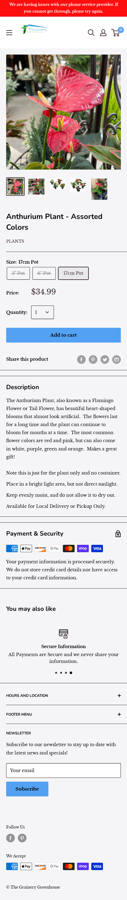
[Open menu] (9, 32)
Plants (15, 241)
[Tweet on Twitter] (104, 359)
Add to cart (63, 335)
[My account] (103, 32)
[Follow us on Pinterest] (22, 838)
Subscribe (27, 789)
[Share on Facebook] (81, 359)
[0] (116, 32)
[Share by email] (116, 359)
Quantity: (16, 312)
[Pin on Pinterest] (93, 359)
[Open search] (91, 32)
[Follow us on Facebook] (10, 838)
